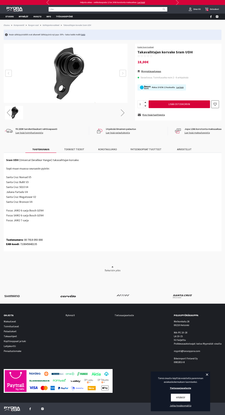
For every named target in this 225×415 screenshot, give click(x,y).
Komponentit (19, 25)
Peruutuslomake (12, 351)
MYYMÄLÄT (23, 16)
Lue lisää (180, 87)
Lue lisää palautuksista (118, 132)
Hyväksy (180, 397)
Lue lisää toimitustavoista (29, 132)
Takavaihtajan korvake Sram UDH (77, 25)
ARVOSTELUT (184, 149)
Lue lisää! (141, 2)
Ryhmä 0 (70, 315)
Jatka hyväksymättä (180, 405)
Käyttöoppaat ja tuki (15, 341)
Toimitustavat (11, 326)
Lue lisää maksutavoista (197, 132)
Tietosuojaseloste (124, 315)
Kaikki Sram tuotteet (145, 47)
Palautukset (10, 331)
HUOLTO (37, 16)
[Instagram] (217, 16)
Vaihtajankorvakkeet (51, 25)
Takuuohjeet (10, 336)
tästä (83, 34)
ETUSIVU (10, 16)
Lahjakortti (10, 346)
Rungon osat (33, 25)
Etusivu (7, 25)
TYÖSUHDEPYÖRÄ (64, 16)
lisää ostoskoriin (179, 104)
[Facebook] (210, 16)
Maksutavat (10, 321)
